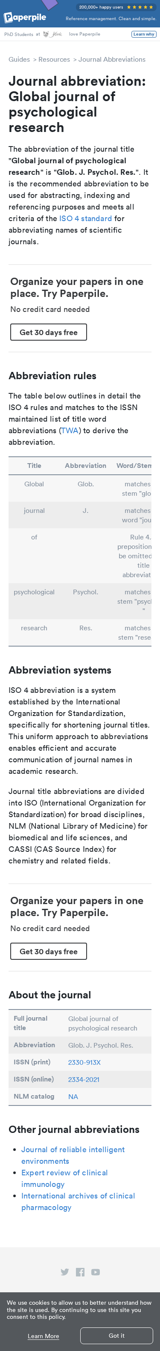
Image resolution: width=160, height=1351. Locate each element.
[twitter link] (65, 1274)
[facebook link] (80, 1274)
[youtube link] (96, 1274)
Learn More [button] (43, 1336)
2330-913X (84, 1062)
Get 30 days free (49, 332)
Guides (19, 59)
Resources (54, 59)
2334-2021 (83, 1079)
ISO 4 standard (85, 218)
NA (73, 1096)
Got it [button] (117, 1335)
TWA (70, 430)
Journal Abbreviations (112, 59)
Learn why (144, 34)
